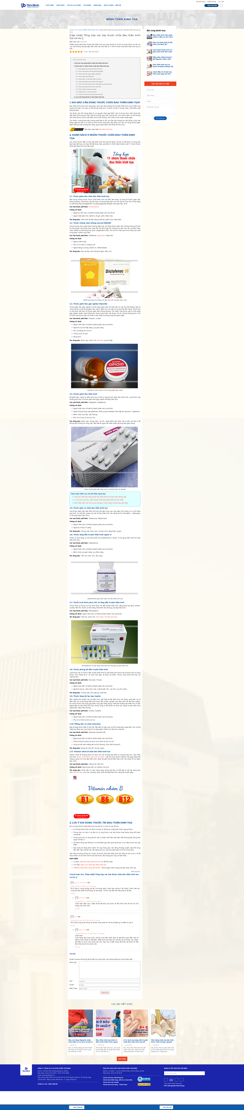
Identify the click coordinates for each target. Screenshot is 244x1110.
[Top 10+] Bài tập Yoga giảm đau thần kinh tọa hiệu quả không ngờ (100, 497)
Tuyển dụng (211, 1)
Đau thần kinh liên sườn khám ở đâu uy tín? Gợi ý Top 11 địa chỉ (163, 36)
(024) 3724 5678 (50, 1073)
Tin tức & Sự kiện (74, 5)
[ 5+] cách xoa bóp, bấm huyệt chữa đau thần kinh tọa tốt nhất (98, 500)
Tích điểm (87, 5)
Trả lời (73, 894)
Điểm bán (97, 5)
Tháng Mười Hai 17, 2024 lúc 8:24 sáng (89, 933)
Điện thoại (73, 988)
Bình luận (73, 962)
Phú (75, 917)
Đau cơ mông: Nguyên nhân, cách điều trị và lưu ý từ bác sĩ (80, 1041)
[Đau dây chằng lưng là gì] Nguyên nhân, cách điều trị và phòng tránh (162, 58)
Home (71, 30)
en (223, 1)
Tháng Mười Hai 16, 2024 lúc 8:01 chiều (85, 920)
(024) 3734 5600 (63, 1073)
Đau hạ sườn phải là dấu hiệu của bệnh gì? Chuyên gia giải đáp (163, 43)
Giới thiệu (50, 5)
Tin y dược (78, 30)
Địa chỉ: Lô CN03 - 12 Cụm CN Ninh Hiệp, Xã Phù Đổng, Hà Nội (123, 1071)
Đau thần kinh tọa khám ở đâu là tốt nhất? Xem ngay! (107, 1041)
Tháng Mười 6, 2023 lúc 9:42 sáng (83, 886)
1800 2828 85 (53, 1084)
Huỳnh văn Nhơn (80, 883)
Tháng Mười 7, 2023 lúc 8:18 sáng (88, 901)
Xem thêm (122, 1059)
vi (219, 1)
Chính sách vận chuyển (111, 1082)
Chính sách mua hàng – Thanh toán (115, 1084)
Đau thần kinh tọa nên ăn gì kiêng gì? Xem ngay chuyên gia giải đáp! (101, 503)
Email (72, 985)
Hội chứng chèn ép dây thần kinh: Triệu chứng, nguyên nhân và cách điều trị (162, 1041)
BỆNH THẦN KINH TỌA (90, 30)
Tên (71, 981)
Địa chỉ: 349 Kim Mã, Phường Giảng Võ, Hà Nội (53, 1071)
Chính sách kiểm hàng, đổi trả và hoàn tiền (117, 1080)
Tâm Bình (82, 898)
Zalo (171, 1080)
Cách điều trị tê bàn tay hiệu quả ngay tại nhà (162, 73)
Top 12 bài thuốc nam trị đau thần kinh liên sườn (162, 51)
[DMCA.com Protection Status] (144, 1084)
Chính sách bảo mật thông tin (113, 1077)
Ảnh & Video (109, 5)
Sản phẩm (60, 5)
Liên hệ (118, 5)
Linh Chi (83, 42)
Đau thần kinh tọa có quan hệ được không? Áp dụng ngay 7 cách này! (163, 66)
